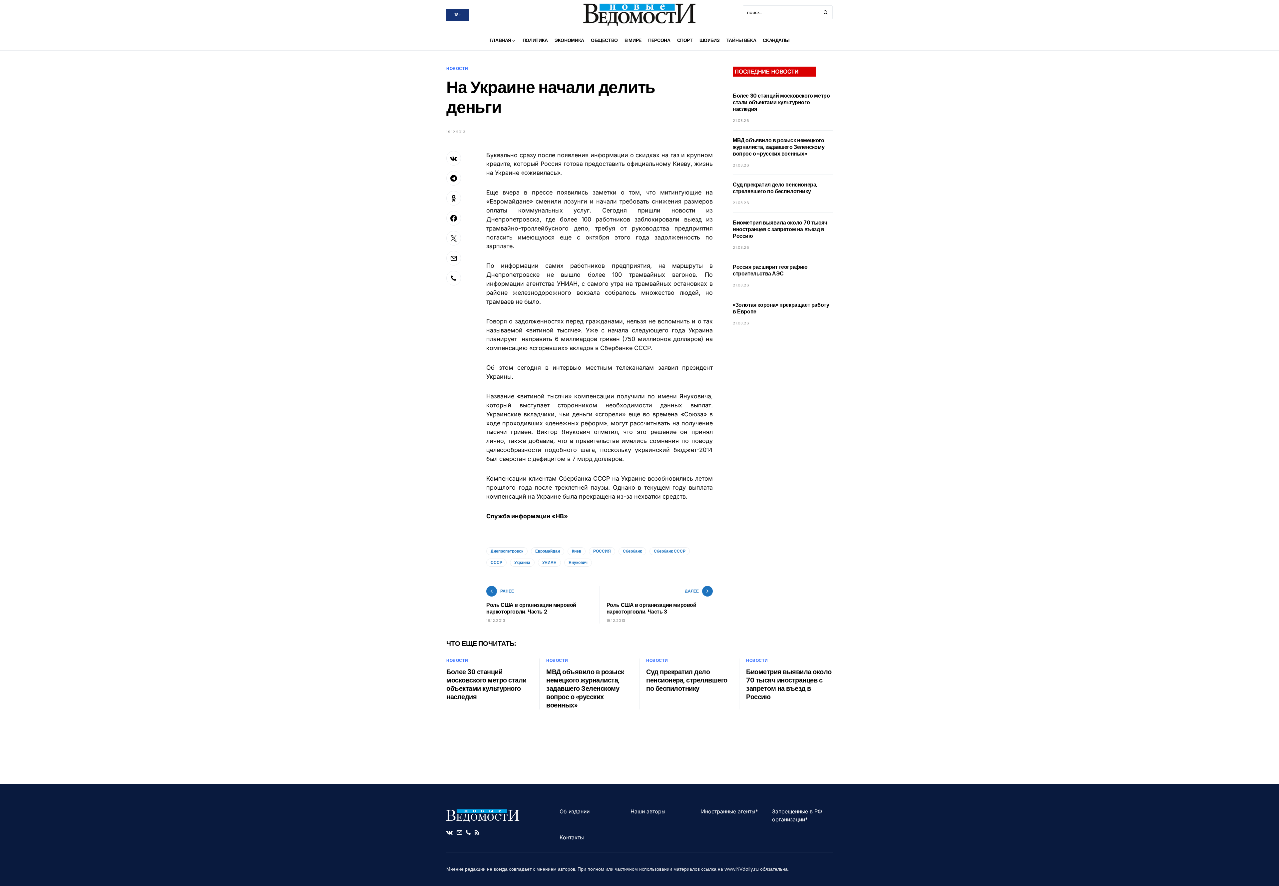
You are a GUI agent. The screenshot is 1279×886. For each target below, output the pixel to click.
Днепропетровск (507, 551)
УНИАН (549, 562)
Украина (522, 562)
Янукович (578, 562)
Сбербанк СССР (669, 551)
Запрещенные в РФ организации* (797, 815)
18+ (457, 15)
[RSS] (477, 832)
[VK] (449, 832)
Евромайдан (547, 551)
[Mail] (459, 832)
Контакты (572, 837)
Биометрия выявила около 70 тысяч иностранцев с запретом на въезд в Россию (780, 229)
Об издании (575, 811)
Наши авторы (648, 811)
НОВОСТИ (457, 68)
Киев (576, 551)
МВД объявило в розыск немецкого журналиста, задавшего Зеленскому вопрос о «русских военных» (778, 147)
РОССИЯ (602, 551)
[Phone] (468, 832)
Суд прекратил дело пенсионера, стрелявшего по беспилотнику (775, 188)
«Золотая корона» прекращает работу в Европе (781, 308)
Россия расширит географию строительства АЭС (770, 270)
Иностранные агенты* (729, 811)
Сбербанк (632, 551)
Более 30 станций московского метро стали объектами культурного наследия (781, 102)
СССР (496, 562)
